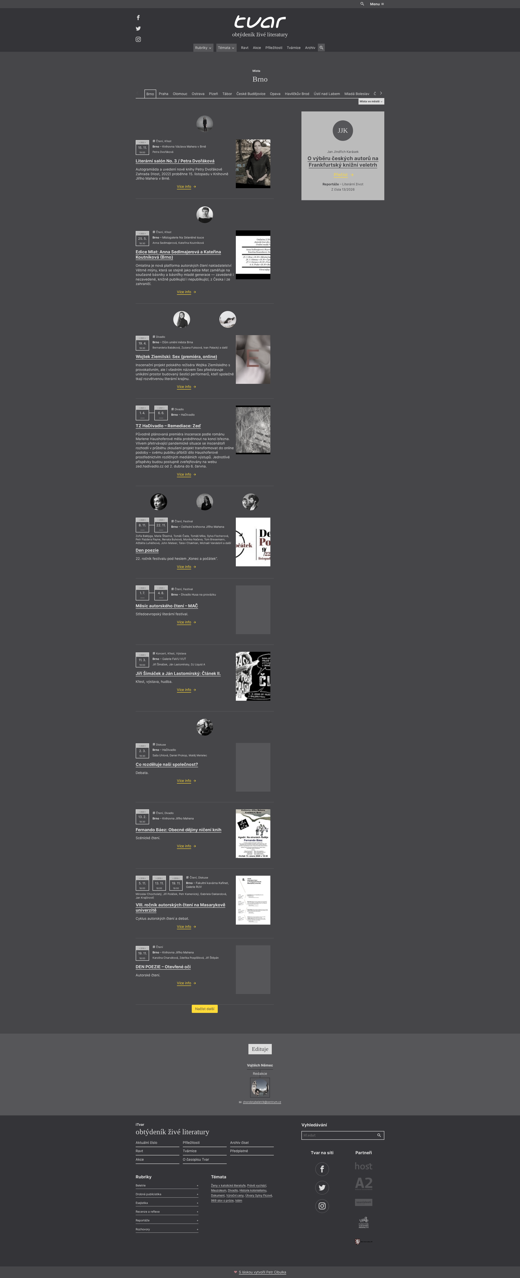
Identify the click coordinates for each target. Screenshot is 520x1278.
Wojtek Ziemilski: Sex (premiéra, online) (176, 356)
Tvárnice (294, 48)
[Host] (363, 1166)
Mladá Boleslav (356, 94)
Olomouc (180, 94)
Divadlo (233, 1190)
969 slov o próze (222, 1200)
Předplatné (239, 1151)
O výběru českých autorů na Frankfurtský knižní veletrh (343, 161)
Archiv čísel (239, 1143)
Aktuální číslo (146, 1143)
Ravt (244, 48)
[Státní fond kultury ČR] (363, 1242)
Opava (275, 94)
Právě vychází (256, 1185)
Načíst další (204, 1009)
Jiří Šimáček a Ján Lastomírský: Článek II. (178, 673)
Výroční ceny (235, 1195)
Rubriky (201, 48)
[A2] (363, 1185)
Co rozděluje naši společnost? (167, 764)
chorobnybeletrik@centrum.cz (262, 1101)
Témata (224, 48)
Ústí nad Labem (327, 94)
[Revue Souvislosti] (363, 1203)
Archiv (310, 48)
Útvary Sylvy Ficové (258, 1195)
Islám (238, 1200)
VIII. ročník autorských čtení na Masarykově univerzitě (180, 907)
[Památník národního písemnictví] (363, 1223)
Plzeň (213, 94)
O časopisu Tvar (196, 1159)
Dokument (218, 1195)
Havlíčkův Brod (297, 94)
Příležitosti (273, 48)
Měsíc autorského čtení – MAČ (167, 605)
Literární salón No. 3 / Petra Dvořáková (175, 160)
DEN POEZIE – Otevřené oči (163, 966)
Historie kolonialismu (252, 1190)
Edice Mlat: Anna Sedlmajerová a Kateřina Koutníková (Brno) (178, 254)
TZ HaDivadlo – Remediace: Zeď (168, 425)
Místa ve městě (370, 101)
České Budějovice (250, 94)
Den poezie (147, 550)
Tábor (227, 94)
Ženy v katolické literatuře (228, 1185)
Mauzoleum (218, 1190)
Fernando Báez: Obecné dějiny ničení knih (178, 829)
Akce (257, 48)
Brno (150, 94)
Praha (163, 94)
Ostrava (198, 94)
